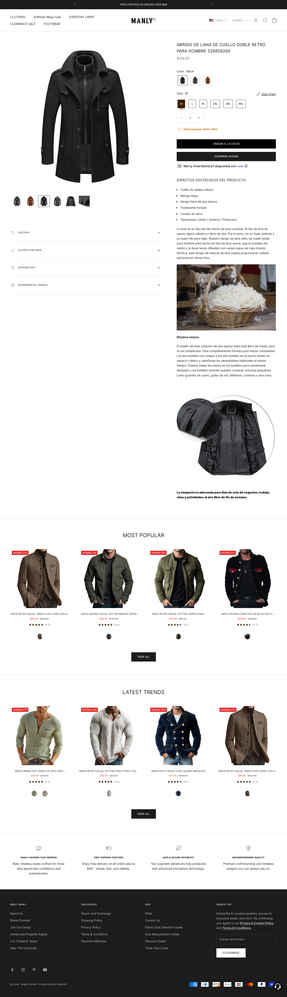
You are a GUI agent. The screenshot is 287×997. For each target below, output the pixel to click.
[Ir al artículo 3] (44, 201)
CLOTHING (17, 17)
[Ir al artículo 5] (71, 201)
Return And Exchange (96, 913)
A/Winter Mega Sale (47, 17)
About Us (16, 913)
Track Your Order (157, 948)
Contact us (152, 920)
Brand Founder (20, 920)
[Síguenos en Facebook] (12, 970)
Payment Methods (93, 941)
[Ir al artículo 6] (84, 201)
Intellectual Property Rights (28, 934)
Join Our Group (20, 927)
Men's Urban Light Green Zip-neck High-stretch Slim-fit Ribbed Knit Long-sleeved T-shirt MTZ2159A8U (40, 771)
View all (143, 656)
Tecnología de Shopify (52, 984)
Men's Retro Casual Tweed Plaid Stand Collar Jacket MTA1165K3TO (39, 614)
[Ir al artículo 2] (30, 201)
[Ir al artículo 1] (17, 201)
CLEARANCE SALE (22, 24)
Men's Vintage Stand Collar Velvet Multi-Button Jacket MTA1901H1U (247, 614)
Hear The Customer (23, 948)
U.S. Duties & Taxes (23, 941)
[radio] (182, 80)
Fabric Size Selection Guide (164, 927)
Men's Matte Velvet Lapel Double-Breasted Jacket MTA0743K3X (178, 771)
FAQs (148, 913)
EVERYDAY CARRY (82, 17)
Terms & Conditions (94, 934)
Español (238, 20)
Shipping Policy (91, 920)
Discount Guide (155, 941)
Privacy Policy (90, 927)
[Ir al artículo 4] (57, 201)
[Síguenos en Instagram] (23, 970)
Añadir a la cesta (226, 143)
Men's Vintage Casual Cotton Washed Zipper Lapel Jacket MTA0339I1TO (109, 614)
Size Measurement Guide (162, 934)
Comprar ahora (226, 156)
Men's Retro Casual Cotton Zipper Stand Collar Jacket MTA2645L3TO (178, 614)
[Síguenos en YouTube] (45, 970)
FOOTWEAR (52, 24)
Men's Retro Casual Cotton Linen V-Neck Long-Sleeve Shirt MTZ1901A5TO (108, 771)
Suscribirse (231, 952)
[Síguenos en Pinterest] (34, 970)
